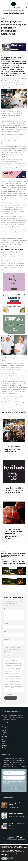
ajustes (14, 855)
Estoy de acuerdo (10, 655)
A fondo (3, 734)
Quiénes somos (8, 843)
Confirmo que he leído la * (13, 782)
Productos (3, 730)
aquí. (13, 407)
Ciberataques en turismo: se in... (16, 824)
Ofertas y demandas (6, 740)
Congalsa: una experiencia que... (16, 814)
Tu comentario (8, 608)
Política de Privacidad (13, 684)
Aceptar (4, 858)
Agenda (3, 18)
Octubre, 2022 (3, 38)
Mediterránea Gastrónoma (8, 83)
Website (6, 639)
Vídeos (3, 747)
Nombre (6, 623)
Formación (4, 745)
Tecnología (4, 736)
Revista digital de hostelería (13, 13)
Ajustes (11, 858)
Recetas (3, 743)
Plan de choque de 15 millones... (15, 803)
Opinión (3, 741)
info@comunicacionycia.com (16, 681)
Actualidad (4, 732)
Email (5, 631)
